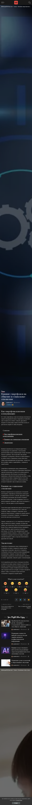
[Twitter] (9, 405)
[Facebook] (7, 405)
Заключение (8, 443)
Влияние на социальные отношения (16, 439)
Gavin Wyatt (9, 402)
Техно (3, 391)
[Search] (29, 2)
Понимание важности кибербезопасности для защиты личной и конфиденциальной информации (19, 637)
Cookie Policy (19, 800)
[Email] (13, 405)
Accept (16, 803)
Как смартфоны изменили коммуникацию (12, 435)
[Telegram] (11, 405)
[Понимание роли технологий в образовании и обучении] (5, 662)
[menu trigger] (3, 2)
